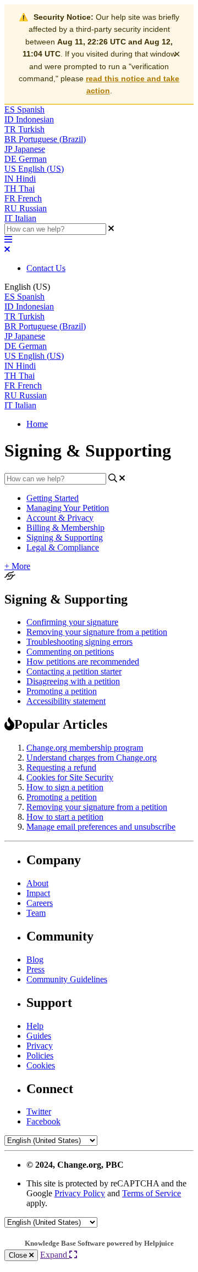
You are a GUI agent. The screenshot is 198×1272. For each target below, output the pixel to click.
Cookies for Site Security (69, 777)
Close (19, 1255)
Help (34, 1026)
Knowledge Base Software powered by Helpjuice (99, 1243)
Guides (38, 1035)
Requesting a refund (61, 767)
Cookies (40, 1065)
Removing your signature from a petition (96, 632)
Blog (34, 959)
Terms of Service (151, 1193)
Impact (38, 893)
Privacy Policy (79, 1193)
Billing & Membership (65, 527)
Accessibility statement (66, 701)
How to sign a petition (64, 787)
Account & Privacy (60, 517)
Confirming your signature (72, 622)
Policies (39, 1055)
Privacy (39, 1045)
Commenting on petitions (70, 651)
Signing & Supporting (64, 537)
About (37, 883)
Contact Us (45, 268)
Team (36, 913)
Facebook (43, 1121)
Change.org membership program (84, 747)
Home (37, 424)
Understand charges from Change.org (91, 757)
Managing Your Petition (67, 508)
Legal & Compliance (62, 547)
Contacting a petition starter (74, 671)
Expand (54, 1254)
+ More (17, 566)
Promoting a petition (61, 691)
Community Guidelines (66, 979)
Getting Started (52, 498)
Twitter (38, 1111)
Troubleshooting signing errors (79, 641)
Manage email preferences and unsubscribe (100, 826)
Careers (39, 903)
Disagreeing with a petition (73, 681)
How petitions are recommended (82, 661)
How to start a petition (64, 816)
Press (35, 969)
